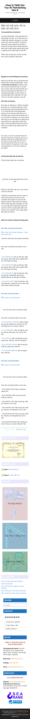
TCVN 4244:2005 (7, 584)
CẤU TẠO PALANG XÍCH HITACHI (12, 581)
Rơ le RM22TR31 (7, 265)
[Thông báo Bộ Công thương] (15, 704)
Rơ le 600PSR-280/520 (9, 350)
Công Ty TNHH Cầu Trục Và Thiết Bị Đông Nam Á (15, 7)
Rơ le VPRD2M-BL (8, 330)
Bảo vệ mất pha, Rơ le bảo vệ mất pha (13, 591)
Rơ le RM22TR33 (7, 257)
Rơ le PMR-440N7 (8, 281)
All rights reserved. (21, 713)
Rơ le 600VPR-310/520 (9, 344)
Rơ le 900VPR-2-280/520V (11, 322)
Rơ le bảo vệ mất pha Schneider (11, 228)
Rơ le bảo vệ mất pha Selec (10, 293)
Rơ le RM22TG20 (7, 273)
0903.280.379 (14, 475)
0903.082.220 (14, 469)
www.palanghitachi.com (17, 682)
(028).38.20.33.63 (17, 659)
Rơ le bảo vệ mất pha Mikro (10, 361)
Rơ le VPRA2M (7, 338)
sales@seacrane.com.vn (15, 667)
